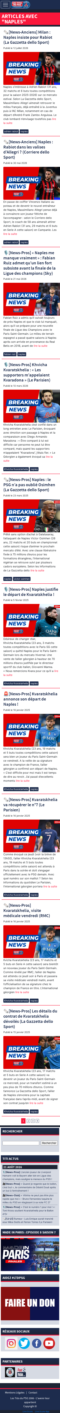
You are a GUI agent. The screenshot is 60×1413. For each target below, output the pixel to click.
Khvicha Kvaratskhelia (16, 469)
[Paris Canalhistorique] (10, 1372)
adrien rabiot (11, 131)
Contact (32, 1392)
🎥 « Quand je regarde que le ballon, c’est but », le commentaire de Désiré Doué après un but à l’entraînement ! (29, 1187)
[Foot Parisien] (21, 1372)
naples (24, 131)
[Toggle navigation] (5, 4)
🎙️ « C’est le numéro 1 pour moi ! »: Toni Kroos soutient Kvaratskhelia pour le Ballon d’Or (28, 1210)
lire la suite (10, 234)
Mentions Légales (14, 1392)
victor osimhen (22, 578)
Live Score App (42, 1411)
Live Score (28, 1411)
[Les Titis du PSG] (20, 4)
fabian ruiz (10, 354)
